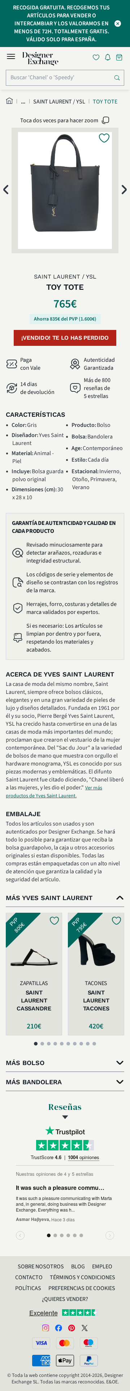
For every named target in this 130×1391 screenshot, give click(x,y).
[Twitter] (84, 1328)
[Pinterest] (71, 1328)
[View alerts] (110, 59)
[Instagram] (45, 1328)
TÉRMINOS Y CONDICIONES (82, 1277)
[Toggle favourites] (97, 57)
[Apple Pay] (65, 1360)
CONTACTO (29, 1277)
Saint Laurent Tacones (96, 1000)
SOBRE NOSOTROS (41, 1267)
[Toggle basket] (120, 57)
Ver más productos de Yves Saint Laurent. (54, 792)
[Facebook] (58, 1328)
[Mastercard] (65, 1343)
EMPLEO (102, 1267)
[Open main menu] (11, 57)
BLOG (78, 1267)
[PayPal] (89, 1360)
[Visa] (41, 1343)
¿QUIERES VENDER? (65, 1299)
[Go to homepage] (40, 59)
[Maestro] (89, 1343)
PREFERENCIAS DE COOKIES (81, 1288)
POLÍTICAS (28, 1288)
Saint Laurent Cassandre (34, 1000)
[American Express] (41, 1360)
